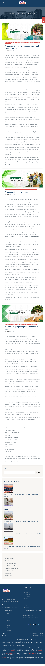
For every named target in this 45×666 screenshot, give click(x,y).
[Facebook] (28, 624)
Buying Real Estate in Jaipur (10, 42)
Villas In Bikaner (18, 653)
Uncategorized (8, 575)
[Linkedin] (38, 624)
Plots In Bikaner (25, 653)
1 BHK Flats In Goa (25, 650)
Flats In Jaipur (13, 647)
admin (7, 50)
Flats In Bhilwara (11, 654)
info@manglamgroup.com (10, 607)
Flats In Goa (18, 650)
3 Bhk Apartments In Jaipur (10, 649)
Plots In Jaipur (19, 647)
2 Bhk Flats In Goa (33, 650)
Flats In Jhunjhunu (39, 653)
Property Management (21, 42)
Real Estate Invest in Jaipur (31, 189)
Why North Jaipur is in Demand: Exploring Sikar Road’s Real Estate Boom (21, 521)
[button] (43, 18)
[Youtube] (33, 624)
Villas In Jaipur (26, 647)
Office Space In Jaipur (21, 649)
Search (5, 468)
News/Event (8, 560)
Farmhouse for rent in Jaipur (16, 192)
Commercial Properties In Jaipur (32, 649)
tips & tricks (8, 573)
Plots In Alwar (5, 654)
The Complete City (9, 570)
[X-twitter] (35, 624)
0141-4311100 (7, 604)
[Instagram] (30, 624)
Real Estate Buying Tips (30, 42)
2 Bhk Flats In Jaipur (34, 647)
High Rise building (9, 558)
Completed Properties (19, 654)
